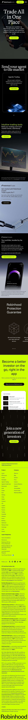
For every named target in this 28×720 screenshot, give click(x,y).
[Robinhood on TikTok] (17, 562)
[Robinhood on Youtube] (20, 562)
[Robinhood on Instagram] (12, 562)
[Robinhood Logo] (6, 2)
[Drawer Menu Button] (26, 2)
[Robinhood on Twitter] (9, 562)
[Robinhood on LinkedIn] (15, 562)
